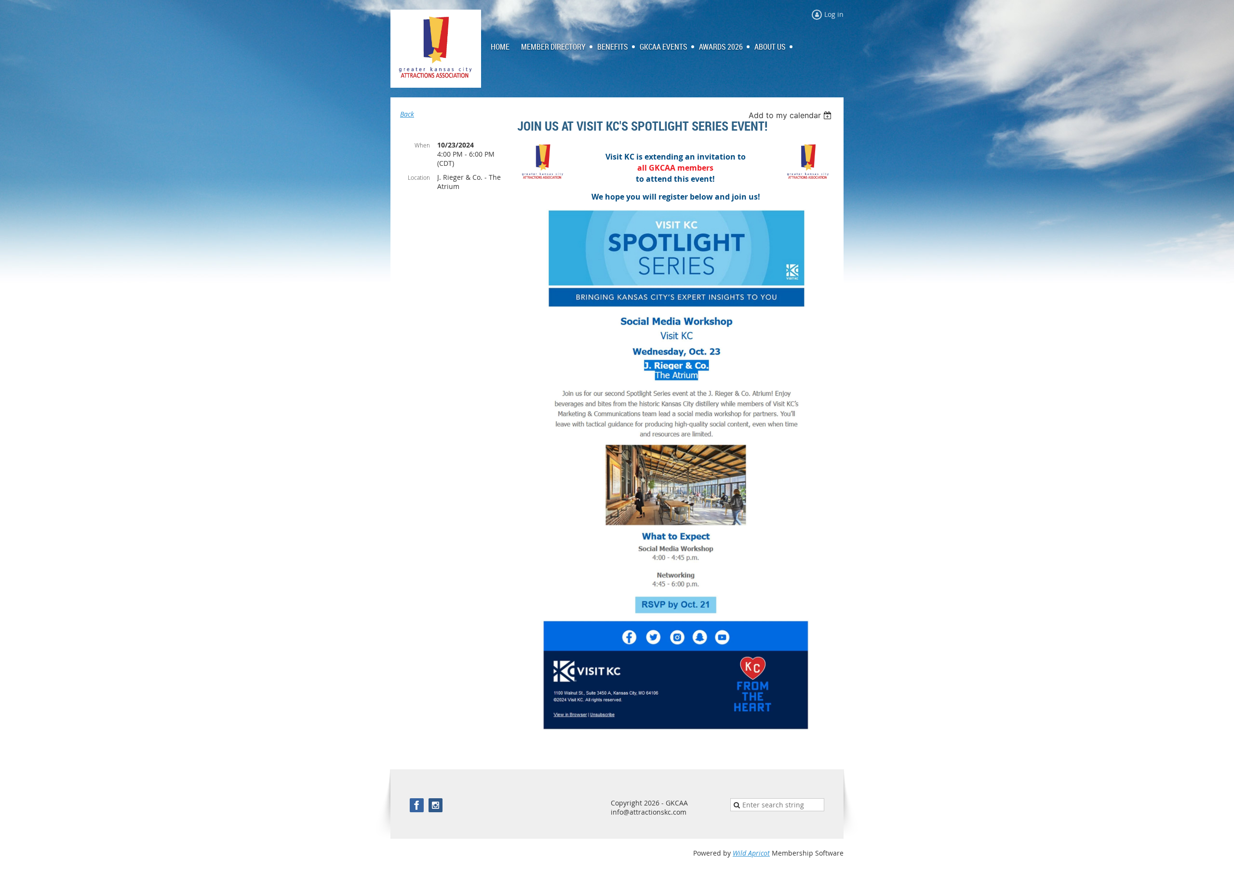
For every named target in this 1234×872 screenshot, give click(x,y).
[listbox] (791, 115)
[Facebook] (417, 805)
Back (407, 114)
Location (419, 177)
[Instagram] (436, 805)
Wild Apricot (751, 853)
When (422, 145)
